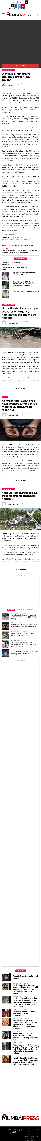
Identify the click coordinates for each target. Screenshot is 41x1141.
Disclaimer (31, 1131)
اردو (21, 2)
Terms (37, 1129)
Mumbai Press (13, 323)
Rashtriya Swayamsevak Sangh (12, 239)
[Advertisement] (20, 42)
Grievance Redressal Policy (31, 1137)
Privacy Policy (31, 1134)
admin (11, 85)
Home (22, 1129)
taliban (27, 239)
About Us (30, 1129)
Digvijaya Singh (18, 238)
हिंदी (14, 2)
